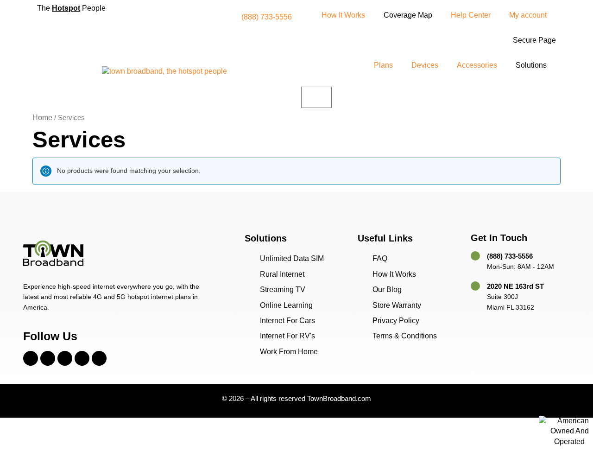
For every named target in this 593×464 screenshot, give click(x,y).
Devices (424, 65)
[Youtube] (82, 358)
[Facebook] (30, 358)
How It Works (343, 15)
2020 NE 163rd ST (515, 286)
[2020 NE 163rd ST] (475, 286)
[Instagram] (47, 358)
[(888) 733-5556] (475, 256)
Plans (383, 65)
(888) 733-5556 (510, 256)
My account (528, 15)
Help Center (471, 15)
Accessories (477, 65)
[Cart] (316, 97)
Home (42, 117)
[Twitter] (64, 358)
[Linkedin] (99, 358)
